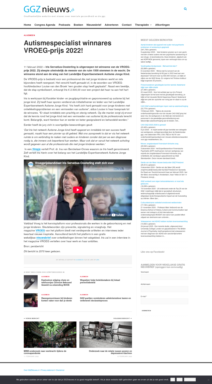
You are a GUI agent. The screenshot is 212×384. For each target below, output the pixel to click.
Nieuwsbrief (94, 25)
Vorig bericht (33, 318)
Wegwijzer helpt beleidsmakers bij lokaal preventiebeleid (100, 281)
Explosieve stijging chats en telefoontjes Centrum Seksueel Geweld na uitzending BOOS (56, 282)
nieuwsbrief (43, 237)
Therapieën (142, 25)
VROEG (40, 230)
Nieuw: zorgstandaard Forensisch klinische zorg (159, 143)
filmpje (36, 149)
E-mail (144, 296)
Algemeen (29, 35)
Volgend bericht (121, 318)
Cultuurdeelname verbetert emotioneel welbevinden (161, 202)
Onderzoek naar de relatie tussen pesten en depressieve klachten (110, 352)
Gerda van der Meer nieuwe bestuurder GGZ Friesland (162, 162)
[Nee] (208, 379)
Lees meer (190, 379)
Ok (172, 379)
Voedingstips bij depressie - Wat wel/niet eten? (159, 66)
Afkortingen (162, 25)
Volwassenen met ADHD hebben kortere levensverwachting (164, 221)
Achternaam (145, 284)
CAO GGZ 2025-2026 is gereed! (153, 124)
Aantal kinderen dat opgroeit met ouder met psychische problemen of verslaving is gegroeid (162, 45)
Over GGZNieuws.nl (31, 370)
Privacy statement (48, 370)
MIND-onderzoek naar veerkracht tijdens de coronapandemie (45, 352)
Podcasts (64, 25)
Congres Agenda (44, 25)
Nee (179, 379)
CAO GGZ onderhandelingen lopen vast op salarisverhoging (164, 106)
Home (27, 25)
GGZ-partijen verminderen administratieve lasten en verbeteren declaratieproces (105, 299)
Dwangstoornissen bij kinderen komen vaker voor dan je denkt (56, 299)
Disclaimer (60, 370)
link (97, 260)
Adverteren (111, 25)
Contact (127, 25)
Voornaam (145, 272)
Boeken (78, 25)
